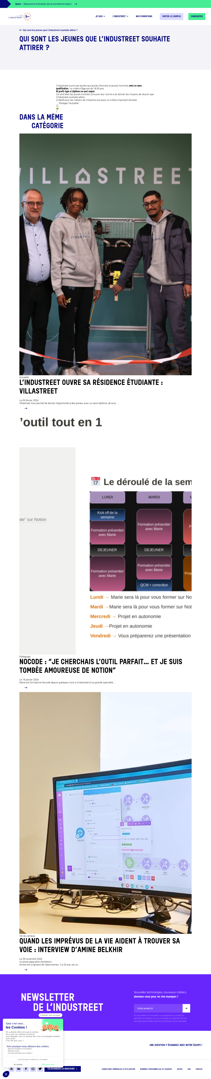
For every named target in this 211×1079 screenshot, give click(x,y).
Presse (199, 1069)
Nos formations (144, 16)
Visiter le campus (171, 16)
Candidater (197, 16)
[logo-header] (20, 16)
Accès (180, 1069)
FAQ (189, 1069)
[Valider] (186, 1008)
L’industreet (119, 16)
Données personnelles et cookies (156, 1069)
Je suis (98, 16)
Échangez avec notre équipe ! (185, 1045)
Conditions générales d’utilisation (118, 1069)
